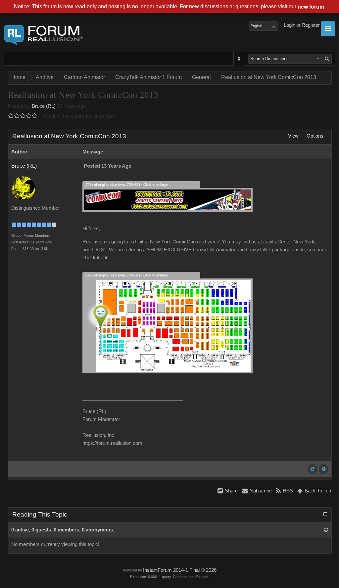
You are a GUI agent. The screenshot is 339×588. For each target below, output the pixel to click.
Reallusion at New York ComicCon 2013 (268, 77)
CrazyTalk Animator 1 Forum (148, 77)
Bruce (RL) (44, 106)
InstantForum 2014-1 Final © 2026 (180, 570)
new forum (311, 7)
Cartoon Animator (84, 77)
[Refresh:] (326, 529)
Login (289, 25)
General (201, 77)
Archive (45, 77)
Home (18, 77)
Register (311, 25)
